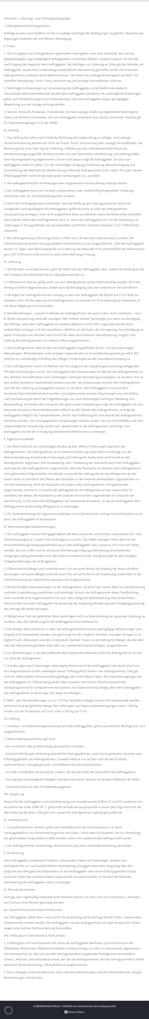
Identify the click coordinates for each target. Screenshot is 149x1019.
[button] (8, 1010)
